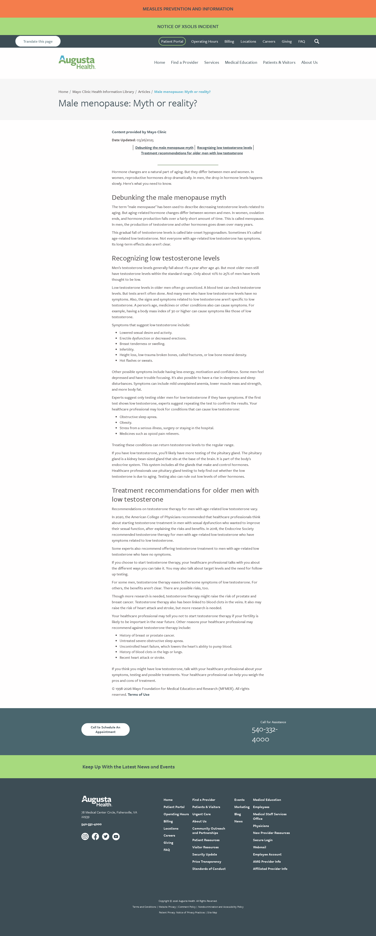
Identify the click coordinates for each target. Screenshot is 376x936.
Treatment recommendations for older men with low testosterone (192, 153)
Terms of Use (138, 694)
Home (63, 91)
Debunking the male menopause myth (164, 147)
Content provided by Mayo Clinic (139, 131)
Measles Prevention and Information (188, 8)
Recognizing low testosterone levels (224, 147)
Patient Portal (172, 41)
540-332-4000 (265, 734)
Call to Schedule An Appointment (105, 729)
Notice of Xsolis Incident (188, 26)
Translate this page (38, 41)
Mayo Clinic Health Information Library (103, 91)
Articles (144, 91)
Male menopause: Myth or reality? (182, 91)
